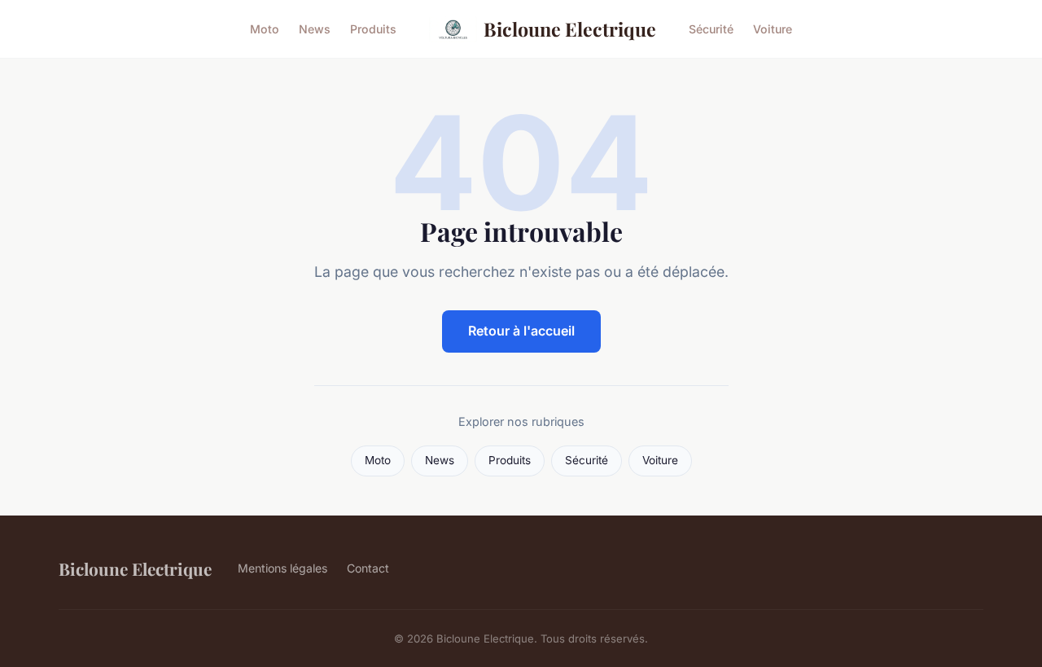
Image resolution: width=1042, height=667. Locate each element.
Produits (373, 29)
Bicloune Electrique (570, 29)
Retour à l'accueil (521, 331)
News (315, 29)
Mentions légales (282, 568)
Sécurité (711, 29)
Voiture (772, 29)
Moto (264, 29)
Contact (368, 568)
